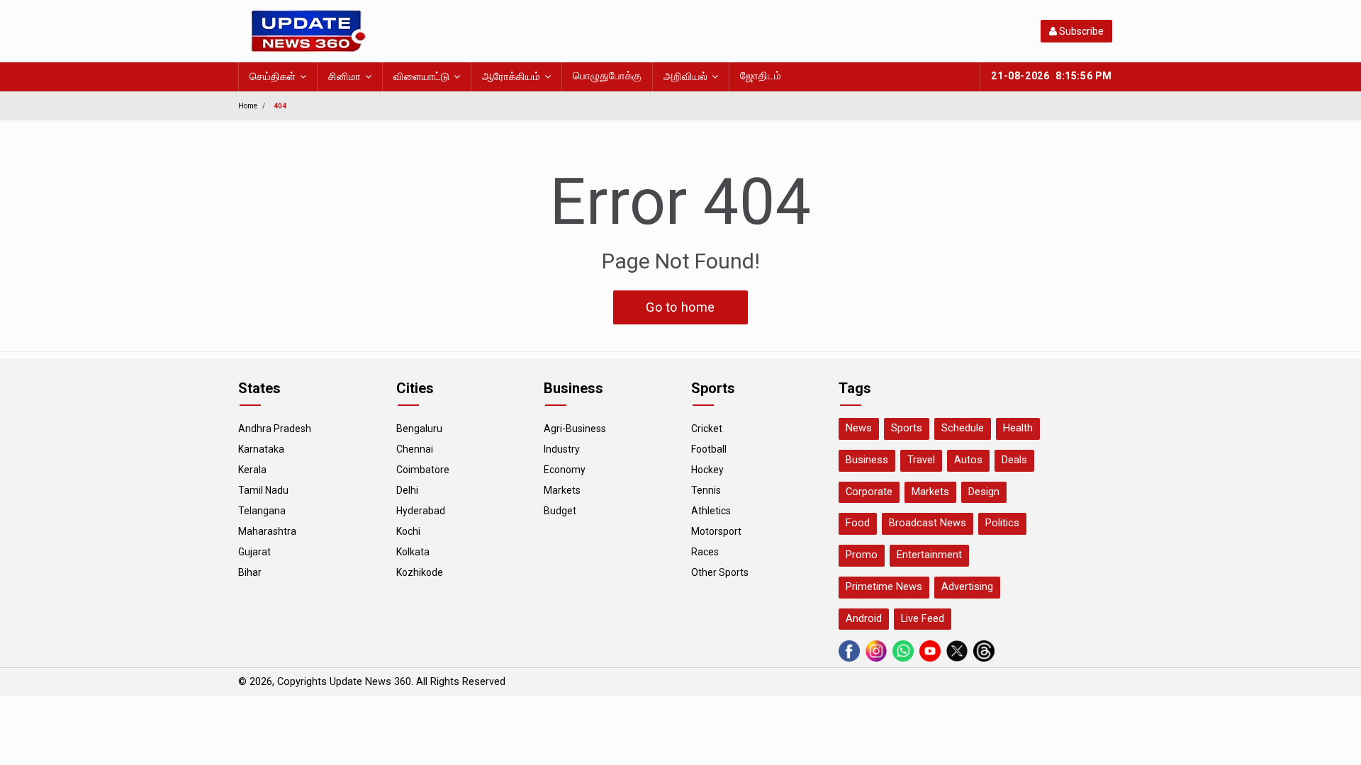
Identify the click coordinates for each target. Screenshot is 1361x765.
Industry (562, 449)
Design (983, 492)
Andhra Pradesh (274, 428)
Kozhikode (419, 572)
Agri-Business (575, 428)
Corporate (869, 492)
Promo (862, 555)
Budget (560, 510)
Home (247, 106)
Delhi (407, 490)
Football (709, 449)
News (859, 428)
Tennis (706, 490)
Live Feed (922, 619)
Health (1018, 428)
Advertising (967, 587)
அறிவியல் (685, 77)
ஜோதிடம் (760, 76)
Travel (921, 460)
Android (864, 619)
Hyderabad (420, 510)
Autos (968, 460)
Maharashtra (267, 531)
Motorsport (716, 531)
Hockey (707, 469)
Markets (562, 490)
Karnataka (261, 449)
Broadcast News (927, 523)
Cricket (706, 428)
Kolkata (413, 551)
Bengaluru (419, 428)
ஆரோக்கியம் (511, 77)
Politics (1002, 523)
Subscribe (1080, 31)
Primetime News (884, 587)
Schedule (962, 428)
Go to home (680, 307)
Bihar (250, 572)
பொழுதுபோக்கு (607, 76)
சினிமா (344, 77)
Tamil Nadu (263, 490)
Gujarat (254, 551)
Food (858, 523)
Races (705, 551)
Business (867, 460)
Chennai (414, 449)
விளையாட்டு (421, 77)
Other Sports (720, 572)
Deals (1014, 460)
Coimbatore (422, 469)
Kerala (252, 469)
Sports (906, 428)
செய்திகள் (273, 77)
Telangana (262, 510)
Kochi (408, 531)
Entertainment (929, 555)
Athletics (711, 510)
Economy (565, 469)
